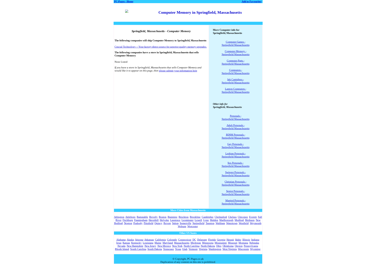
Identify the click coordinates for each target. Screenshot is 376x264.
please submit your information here (178, 70)
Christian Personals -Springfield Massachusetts (235, 183)
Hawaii (230, 239)
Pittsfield (148, 223)
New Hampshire (135, 245)
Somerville (185, 223)
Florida (212, 239)
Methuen (250, 220)
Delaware (202, 239)
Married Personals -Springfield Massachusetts (235, 202)
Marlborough (226, 220)
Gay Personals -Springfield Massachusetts (235, 146)
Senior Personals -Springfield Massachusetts (235, 193)
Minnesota (207, 242)
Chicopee (243, 216)
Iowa (118, 242)
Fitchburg (128, 220)
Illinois (246, 239)
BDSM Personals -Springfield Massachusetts (235, 136)
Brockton (184, 216)
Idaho (238, 239)
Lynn (206, 220)
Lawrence (175, 220)
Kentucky (136, 242)
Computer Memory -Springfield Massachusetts (235, 53)
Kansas (126, 242)
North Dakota (208, 245)
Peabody (138, 223)
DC (194, 239)
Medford (239, 220)
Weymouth (255, 223)
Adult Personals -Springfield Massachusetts (235, 127)
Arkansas (149, 239)
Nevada (122, 245)
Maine (158, 242)
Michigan (196, 242)
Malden (214, 220)
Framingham (140, 220)
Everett (253, 216)
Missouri (232, 242)
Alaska (130, 239)
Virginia (203, 249)
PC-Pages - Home (123, 1)
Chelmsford (221, 216)
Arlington (119, 216)
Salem (175, 223)
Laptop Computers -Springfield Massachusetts (235, 90)
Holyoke (164, 220)
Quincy (158, 223)
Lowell (198, 220)
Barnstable (142, 216)
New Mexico (164, 245)
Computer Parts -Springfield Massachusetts (235, 62)
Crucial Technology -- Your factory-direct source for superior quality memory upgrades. (161, 46)
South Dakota (154, 249)
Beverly (153, 216)
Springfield (198, 223)
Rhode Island (122, 249)
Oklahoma (228, 245)
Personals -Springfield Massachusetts (235, 117)
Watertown (232, 223)
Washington (215, 249)
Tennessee (168, 249)
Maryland (168, 242)
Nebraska (254, 242)
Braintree (172, 216)
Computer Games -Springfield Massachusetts (235, 43)
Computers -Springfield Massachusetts (235, 72)
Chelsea (232, 216)
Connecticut (184, 239)
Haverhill (154, 220)
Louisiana (148, 242)
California (160, 239)
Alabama (121, 239)
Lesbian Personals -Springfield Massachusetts (235, 155)
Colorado (172, 239)
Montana (243, 242)
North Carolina (192, 245)
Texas (178, 249)
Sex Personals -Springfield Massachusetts (235, 164)
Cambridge (207, 216)
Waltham (220, 223)
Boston (162, 216)
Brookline (195, 216)
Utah (184, 249)
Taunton (210, 223)
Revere (167, 223)
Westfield (244, 223)
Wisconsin (243, 249)
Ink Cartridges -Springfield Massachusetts (235, 81)
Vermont (193, 249)
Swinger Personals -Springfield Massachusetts (235, 174)
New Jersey (150, 245)
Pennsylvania (251, 245)
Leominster (187, 220)
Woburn (182, 226)
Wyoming (255, 249)
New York (177, 245)
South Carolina (138, 249)
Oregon (239, 245)
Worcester (192, 226)
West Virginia (229, 249)
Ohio (218, 245)
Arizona (139, 239)
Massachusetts (181, 242)
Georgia (221, 239)
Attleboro (130, 216)
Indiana (255, 239)
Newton (128, 223)
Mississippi (221, 242)
